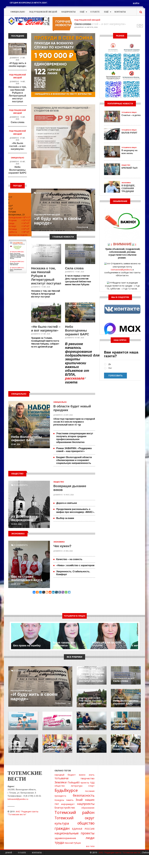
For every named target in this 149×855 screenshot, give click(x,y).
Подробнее (81, 227)
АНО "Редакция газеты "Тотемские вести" (23, 813)
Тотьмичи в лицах (129, 112)
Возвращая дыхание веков (69, 488)
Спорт (91, 785)
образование (87, 807)
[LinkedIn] (53, 592)
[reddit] (50, 592)
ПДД (92, 782)
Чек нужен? (62, 546)
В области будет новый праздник (72, 408)
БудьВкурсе (66, 790)
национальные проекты (74, 833)
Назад (138, 25)
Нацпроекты (68, 12)
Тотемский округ (74, 817)
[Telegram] (69, 592)
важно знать (86, 774)
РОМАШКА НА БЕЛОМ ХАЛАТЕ (67, 644)
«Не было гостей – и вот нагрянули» (100, 24)
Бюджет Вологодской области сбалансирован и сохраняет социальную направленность (74, 460)
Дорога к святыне (66, 503)
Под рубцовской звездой (43, 12)
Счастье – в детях (131, 115)
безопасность (83, 795)
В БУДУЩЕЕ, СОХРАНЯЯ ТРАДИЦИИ (128, 188)
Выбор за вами (65, 518)
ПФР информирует (65, 804)
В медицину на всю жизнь (129, 152)
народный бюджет (65, 774)
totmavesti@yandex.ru (121, 269)
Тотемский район (74, 812)
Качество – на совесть (69, 559)
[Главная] (28, 20)
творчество (87, 778)
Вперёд (141, 25)
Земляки (61, 782)
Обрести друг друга (87, 747)
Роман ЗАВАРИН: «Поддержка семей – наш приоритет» (74, 449)
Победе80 (74, 782)
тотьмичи (62, 778)
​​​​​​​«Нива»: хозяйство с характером (75, 565)
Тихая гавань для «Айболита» (24, 644)
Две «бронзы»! (88, 726)
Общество (58, 482)
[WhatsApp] (66, 592)
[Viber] (63, 592)
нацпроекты (85, 804)
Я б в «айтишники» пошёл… (125, 747)
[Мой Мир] (40, 592)
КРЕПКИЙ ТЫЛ (129, 167)
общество (60, 785)
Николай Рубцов (72, 842)
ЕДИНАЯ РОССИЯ (83, 828)
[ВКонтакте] (34, 592)
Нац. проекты (16, 721)
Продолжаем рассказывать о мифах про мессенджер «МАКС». (75, 510)
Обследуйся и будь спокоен (57, 724)
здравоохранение (65, 838)
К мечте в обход (102, 645)
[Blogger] (47, 592)
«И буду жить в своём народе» (17, 64)
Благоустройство (65, 807)
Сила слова (17, 122)
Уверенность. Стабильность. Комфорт (73, 573)
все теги (90, 846)
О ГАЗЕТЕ (95, 12)
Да (109, 364)
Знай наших (85, 800)
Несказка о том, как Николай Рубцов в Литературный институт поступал (17, 94)
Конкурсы (59, 800)
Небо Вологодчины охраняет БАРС (17, 169)
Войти (136, 3)
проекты (85, 782)
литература (76, 785)
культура (62, 823)
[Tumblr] (59, 592)
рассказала (74, 378)
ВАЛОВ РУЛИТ (129, 132)
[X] (43, 592)
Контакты (120, 12)
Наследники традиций (121, 724)
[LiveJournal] (56, 592)
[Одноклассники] (37, 592)
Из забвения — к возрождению (24, 518)
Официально (17, 12)
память (69, 800)
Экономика (59, 542)
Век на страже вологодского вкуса (26, 578)
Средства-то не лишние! (20, 724)
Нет (110, 368)
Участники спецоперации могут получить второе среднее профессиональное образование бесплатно (74, 438)
